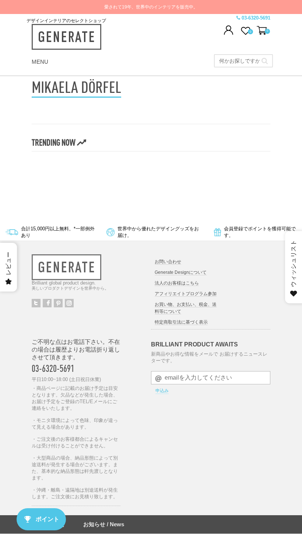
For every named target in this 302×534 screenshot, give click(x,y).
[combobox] (243, 60)
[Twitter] (36, 303)
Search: (264, 60)
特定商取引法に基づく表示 (181, 322)
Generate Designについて (181, 272)
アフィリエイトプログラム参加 (186, 293)
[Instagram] (69, 303)
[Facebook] (47, 303)
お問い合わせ (168, 261)
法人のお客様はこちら (177, 283)
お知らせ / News (103, 524)
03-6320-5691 (53, 368)
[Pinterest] (58, 303)
